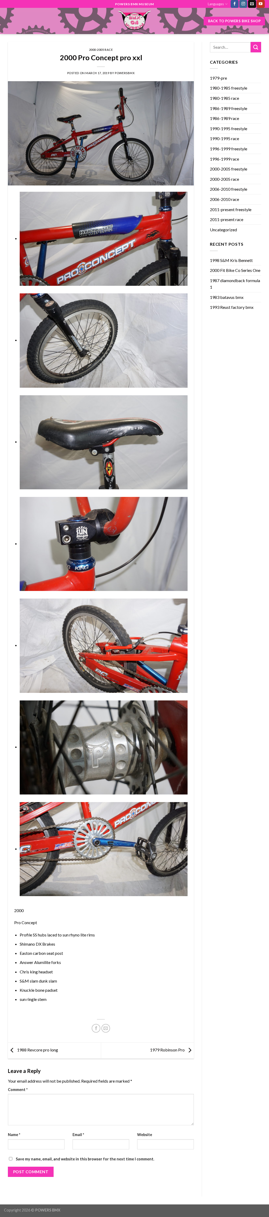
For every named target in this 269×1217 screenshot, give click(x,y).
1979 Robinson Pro (167, 1050)
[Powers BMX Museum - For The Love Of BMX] (134, 21)
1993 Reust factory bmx (232, 307)
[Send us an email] (252, 4)
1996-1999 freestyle (228, 148)
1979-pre (218, 77)
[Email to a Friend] (105, 1028)
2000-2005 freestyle (228, 168)
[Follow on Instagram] (243, 4)
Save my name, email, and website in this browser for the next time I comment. (85, 1159)
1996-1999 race (224, 158)
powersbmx (124, 73)
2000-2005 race (101, 49)
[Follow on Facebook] (235, 4)
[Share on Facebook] (96, 1028)
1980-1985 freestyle (228, 87)
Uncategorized (223, 229)
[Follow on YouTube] (261, 4)
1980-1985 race (224, 98)
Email (78, 1134)
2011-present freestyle (230, 209)
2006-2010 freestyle (228, 189)
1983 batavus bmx (227, 297)
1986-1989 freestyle (228, 108)
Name (14, 1134)
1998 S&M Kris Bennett (231, 260)
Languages (216, 4)
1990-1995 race (224, 138)
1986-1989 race (224, 118)
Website (144, 1134)
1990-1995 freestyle (228, 128)
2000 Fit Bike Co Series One (235, 270)
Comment (18, 1089)
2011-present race (226, 219)
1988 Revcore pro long (37, 1050)
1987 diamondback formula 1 (235, 284)
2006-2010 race (224, 199)
